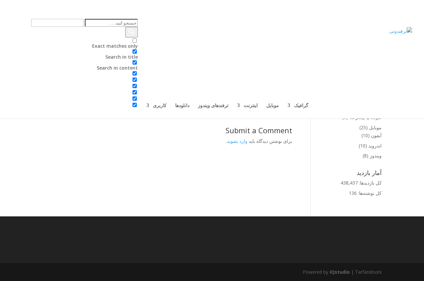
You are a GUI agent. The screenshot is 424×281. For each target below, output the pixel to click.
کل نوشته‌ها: (369, 193)
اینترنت (251, 105)
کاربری (160, 105)
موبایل (272, 105)
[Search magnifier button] (131, 32)
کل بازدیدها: (370, 183)
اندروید (375, 145)
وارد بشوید (237, 141)
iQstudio (340, 272)
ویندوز (376, 155)
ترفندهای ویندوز (213, 105)
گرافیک (301, 105)
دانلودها (182, 105)
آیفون (376, 135)
